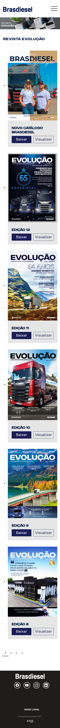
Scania (30, 698)
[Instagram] (36, 685)
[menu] (54, 9)
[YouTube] (27, 685)
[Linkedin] (46, 685)
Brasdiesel (18, 9)
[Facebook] (17, 685)
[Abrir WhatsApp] (52, 720)
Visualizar (43, 139)
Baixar (21, 139)
